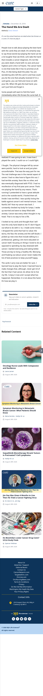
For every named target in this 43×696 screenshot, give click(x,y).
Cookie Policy (34, 140)
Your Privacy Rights (21, 592)
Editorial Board (21, 567)
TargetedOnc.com (21, 575)
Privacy (21, 584)
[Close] (39, 99)
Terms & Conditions (21, 582)
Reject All (14, 151)
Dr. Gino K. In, (9, 501)
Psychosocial (6, 321)
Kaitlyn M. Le (20, 416)
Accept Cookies (29, 151)
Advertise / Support (21, 565)
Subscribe (32, 304)
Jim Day (17, 501)
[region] (21, 126)
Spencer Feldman (11, 543)
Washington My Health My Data (22, 589)
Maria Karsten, (10, 416)
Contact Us (21, 570)
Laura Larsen (9, 371)
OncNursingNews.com (21, 579)
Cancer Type (19, 9)
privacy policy (7, 310)
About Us (21, 562)
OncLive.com (21, 577)
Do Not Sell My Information (21, 587)
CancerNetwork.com (21, 572)
